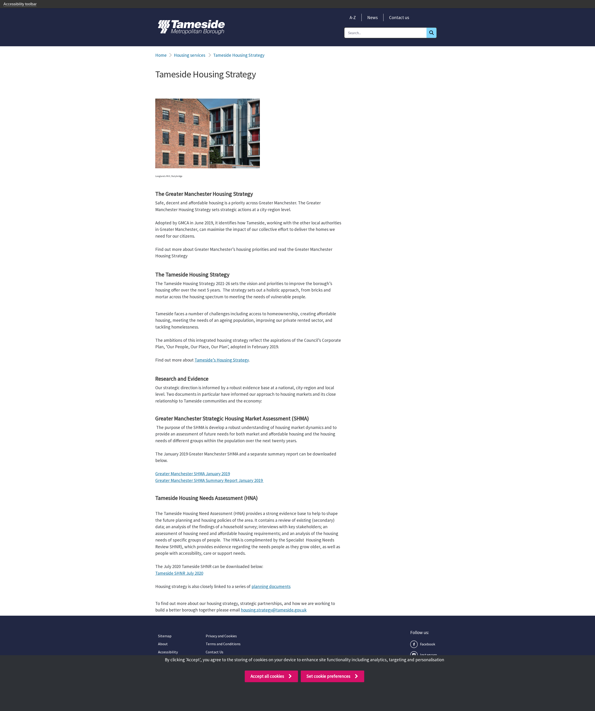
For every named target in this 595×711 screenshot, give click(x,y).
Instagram (428, 654)
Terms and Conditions (223, 643)
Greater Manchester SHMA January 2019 (192, 473)
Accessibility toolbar (19, 4)
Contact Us (214, 652)
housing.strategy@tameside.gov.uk (274, 610)
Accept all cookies (267, 676)
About (163, 643)
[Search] (431, 33)
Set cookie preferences (328, 676)
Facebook (427, 644)
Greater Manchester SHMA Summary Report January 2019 (209, 480)
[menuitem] (353, 17)
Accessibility (168, 652)
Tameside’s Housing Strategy (222, 360)
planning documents (271, 586)
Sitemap (165, 636)
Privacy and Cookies (221, 636)
